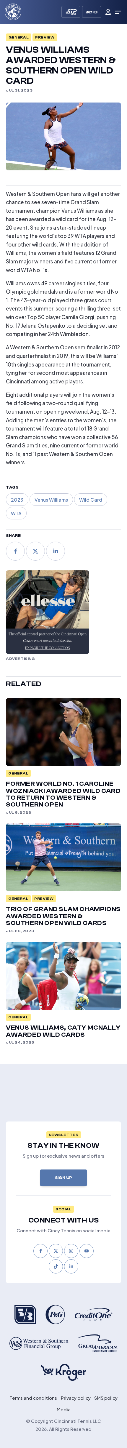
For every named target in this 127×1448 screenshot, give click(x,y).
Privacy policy (76, 1397)
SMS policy (106, 1397)
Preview (44, 37)
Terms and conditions (33, 1397)
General (19, 37)
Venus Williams (51, 499)
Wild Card (90, 499)
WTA (16, 513)
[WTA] (91, 12)
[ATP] (70, 12)
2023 (17, 499)
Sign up (63, 1177)
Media (64, 1409)
